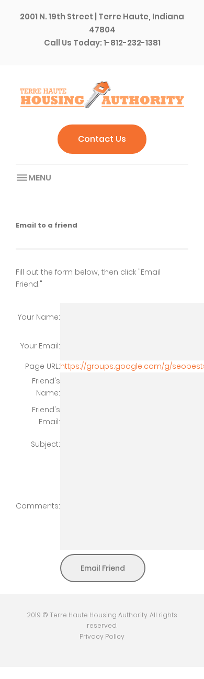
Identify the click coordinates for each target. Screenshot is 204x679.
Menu (39, 178)
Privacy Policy (102, 636)
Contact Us (102, 139)
